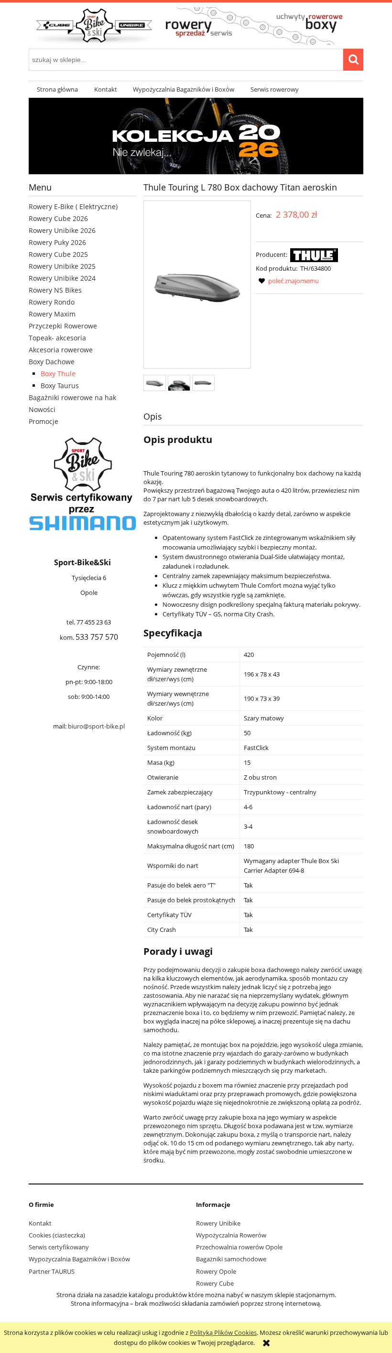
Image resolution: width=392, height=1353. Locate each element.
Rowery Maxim (52, 313)
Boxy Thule (58, 373)
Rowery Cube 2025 (58, 254)
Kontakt (40, 1223)
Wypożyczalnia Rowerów (231, 1235)
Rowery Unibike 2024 (62, 278)
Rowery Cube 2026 (58, 218)
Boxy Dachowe (52, 361)
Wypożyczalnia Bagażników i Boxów (79, 1259)
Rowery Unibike (218, 1223)
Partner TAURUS (52, 1271)
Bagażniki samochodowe (231, 1259)
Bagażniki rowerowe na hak (72, 397)
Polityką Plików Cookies (223, 1332)
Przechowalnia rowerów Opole (239, 1247)
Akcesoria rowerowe (61, 349)
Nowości (42, 409)
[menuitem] (57, 89)
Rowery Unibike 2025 (62, 266)
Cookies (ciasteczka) (57, 1235)
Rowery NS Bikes (55, 290)
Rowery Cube (215, 1283)
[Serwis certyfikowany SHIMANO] (82, 484)
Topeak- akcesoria (57, 337)
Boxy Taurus (60, 385)
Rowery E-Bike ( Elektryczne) (73, 206)
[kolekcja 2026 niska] (196, 135)
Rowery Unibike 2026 (62, 230)
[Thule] (314, 254)
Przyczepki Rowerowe (63, 325)
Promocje (43, 421)
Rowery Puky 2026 (57, 242)
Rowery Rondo (52, 302)
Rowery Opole (216, 1271)
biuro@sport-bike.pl (96, 726)
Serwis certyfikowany (59, 1247)
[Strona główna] (196, 24)
